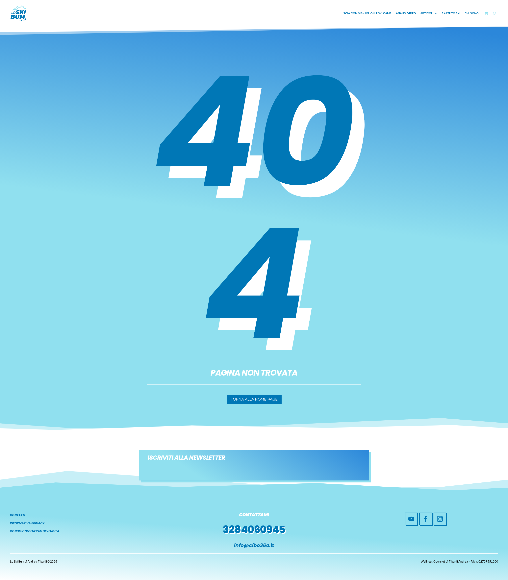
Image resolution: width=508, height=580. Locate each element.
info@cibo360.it (254, 545)
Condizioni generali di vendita (34, 531)
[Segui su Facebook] (425, 519)
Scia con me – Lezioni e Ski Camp (367, 13)
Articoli (426, 13)
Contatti (17, 515)
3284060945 (254, 529)
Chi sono (472, 13)
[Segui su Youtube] (411, 519)
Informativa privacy (27, 523)
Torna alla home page (254, 399)
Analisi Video (406, 13)
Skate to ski (451, 13)
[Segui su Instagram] (440, 519)
